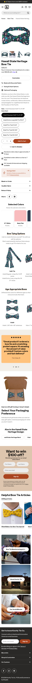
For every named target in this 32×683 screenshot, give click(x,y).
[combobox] (16, 13)
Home (3, 18)
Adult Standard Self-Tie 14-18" (13, 115)
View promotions (14, 175)
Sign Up (16, 476)
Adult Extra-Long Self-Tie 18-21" (13, 120)
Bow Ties (11, 18)
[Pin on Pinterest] (15, 197)
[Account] (22, 7)
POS (17, 677)
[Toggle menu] (2, 7)
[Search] (28, 13)
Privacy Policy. (13, 648)
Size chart (4, 111)
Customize (16, 78)
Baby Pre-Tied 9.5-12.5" (10, 135)
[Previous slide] (13, 367)
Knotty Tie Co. (11, 677)
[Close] (28, 170)
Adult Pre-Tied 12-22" (10, 125)
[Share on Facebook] (9, 197)
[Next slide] (19, 367)
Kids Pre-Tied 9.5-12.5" (10, 130)
